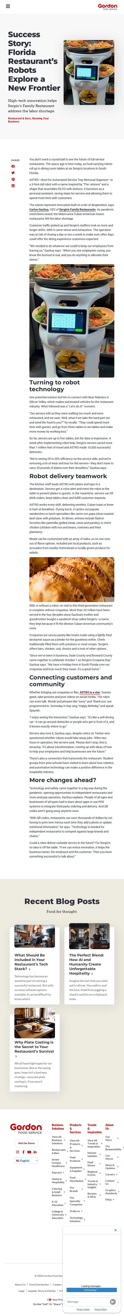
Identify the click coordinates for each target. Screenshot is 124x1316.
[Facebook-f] (23, 1152)
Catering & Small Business (57, 1192)
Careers (110, 1174)
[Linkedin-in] (35, 1152)
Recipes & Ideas (92, 1195)
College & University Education (58, 1214)
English (24, 1160)
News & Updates (110, 1166)
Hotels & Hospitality (58, 1180)
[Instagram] (17, 1152)
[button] (13, 166)
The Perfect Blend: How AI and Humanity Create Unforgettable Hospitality (86, 964)
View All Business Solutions (57, 1140)
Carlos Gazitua (39, 209)
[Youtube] (29, 1152)
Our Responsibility (113, 1148)
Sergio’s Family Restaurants (77, 209)
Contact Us (110, 1182)
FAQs (108, 1199)
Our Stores (109, 1157)
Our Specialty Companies (76, 1201)
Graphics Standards (111, 1192)
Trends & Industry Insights (93, 1184)
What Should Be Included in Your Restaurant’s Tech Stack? (31, 962)
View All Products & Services (75, 1145)
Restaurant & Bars (19, 118)
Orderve (75, 1211)
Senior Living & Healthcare (58, 1162)
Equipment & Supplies (76, 1169)
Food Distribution (77, 1179)
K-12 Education (57, 1203)
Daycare (57, 1172)
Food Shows (91, 1164)
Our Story (108, 1138)
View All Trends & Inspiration (94, 1143)
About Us (20, 1284)
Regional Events (92, 1173)
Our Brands (74, 1189)
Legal (21, 1290)
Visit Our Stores (26, 1143)
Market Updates (92, 1154)
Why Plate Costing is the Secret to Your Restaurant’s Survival (34, 1047)
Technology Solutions (76, 1219)
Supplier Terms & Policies (42, 1290)
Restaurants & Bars (59, 1151)
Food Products (75, 1159)
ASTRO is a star (90, 692)
